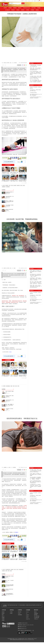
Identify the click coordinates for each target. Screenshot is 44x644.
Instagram (27, 614)
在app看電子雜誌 (36, 617)
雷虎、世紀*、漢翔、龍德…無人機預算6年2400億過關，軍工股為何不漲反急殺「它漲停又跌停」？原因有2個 (35, 282)
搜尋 (23, 3)
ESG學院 (11, 613)
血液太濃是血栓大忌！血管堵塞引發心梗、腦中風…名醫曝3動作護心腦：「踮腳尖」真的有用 (35, 275)
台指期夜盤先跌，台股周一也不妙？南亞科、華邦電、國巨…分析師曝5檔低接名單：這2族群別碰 (35, 279)
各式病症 (15, 62)
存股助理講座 (20, 614)
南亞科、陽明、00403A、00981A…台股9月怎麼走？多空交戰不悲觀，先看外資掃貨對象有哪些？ (35, 69)
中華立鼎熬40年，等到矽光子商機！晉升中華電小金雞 (35, 90)
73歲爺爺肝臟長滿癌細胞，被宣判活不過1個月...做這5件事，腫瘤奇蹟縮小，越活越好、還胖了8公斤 (23, 173)
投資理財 (3, 613)
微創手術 (18, 185)
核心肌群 (15, 185)
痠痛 (4, 569)
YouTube (27, 617)
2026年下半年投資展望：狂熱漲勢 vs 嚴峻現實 (36, 88)
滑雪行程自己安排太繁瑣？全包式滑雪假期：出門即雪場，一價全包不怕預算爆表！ (23, 180)
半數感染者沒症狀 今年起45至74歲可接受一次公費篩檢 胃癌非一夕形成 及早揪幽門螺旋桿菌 (5, 173)
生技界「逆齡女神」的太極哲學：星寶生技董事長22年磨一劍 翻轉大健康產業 (35, 271)
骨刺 (21, 185)
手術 (9, 185)
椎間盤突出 (3, 186)
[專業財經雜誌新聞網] (5, 4)
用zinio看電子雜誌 (36, 616)
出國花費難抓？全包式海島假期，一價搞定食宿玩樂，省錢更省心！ (6, 180)
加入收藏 (19, 270)
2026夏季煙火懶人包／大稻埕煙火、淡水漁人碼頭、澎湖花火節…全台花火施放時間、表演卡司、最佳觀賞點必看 (35, 486)
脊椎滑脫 (7, 185)
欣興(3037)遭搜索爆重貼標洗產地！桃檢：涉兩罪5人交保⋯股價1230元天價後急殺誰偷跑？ (35, 481)
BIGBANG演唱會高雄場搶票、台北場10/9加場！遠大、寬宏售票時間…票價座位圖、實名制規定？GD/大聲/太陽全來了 (35, 73)
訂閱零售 (3, 620)
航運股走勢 (10, 5)
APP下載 (19, 613)
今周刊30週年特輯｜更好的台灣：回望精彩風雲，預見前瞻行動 (35, 97)
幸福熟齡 (3, 617)
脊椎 (12, 185)
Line (26, 613)
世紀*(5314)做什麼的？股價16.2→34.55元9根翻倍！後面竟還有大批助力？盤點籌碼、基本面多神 (35, 80)
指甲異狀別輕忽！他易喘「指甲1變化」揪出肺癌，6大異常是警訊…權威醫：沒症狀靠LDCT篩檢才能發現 (14, 180)
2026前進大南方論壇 (33, 92)
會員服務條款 (36, 613)
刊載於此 (16, 532)
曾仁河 (24, 185)
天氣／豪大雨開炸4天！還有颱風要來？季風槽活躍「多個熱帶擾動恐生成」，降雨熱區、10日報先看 (35, 478)
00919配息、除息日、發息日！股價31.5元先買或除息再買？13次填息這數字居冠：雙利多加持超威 (35, 77)
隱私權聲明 (35, 614)
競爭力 (3, 614)
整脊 (15, 569)
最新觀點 (14, 467)
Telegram (27, 616)
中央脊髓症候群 (8, 569)
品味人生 (3, 616)
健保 (4, 185)
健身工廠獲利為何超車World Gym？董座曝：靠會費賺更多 (36, 95)
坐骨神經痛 (7, 186)
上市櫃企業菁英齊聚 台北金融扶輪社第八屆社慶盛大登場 (35, 66)
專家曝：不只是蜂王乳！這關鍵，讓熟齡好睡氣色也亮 (14, 173)
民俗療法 (12, 569)
